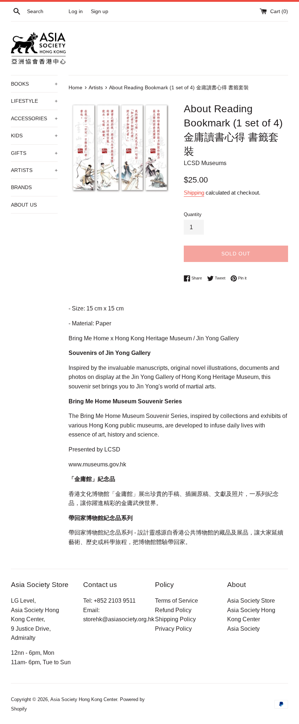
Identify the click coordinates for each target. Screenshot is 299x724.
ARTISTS (34, 170)
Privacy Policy (173, 629)
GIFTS (34, 153)
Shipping (194, 192)
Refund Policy (173, 610)
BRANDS (21, 187)
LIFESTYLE (34, 101)
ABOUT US (24, 205)
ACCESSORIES (34, 118)
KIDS (34, 135)
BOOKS (34, 84)
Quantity (193, 214)
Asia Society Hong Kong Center (83, 699)
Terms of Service (176, 601)
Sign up (99, 11)
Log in (76, 11)
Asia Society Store (251, 601)
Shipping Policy (175, 619)
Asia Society (243, 629)
